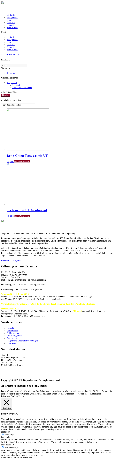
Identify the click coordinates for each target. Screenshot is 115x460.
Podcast (10, 25)
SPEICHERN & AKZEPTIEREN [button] (16, 457)
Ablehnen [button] (82, 394)
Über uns (11, 22)
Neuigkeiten (12, 17)
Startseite (11, 15)
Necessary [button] (5, 432)
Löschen (5, 95)
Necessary (9, 434)
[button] (57, 32)
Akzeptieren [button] (95, 394)
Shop (9, 20)
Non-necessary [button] (7, 444)
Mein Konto (12, 27)
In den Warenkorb (22, 161)
